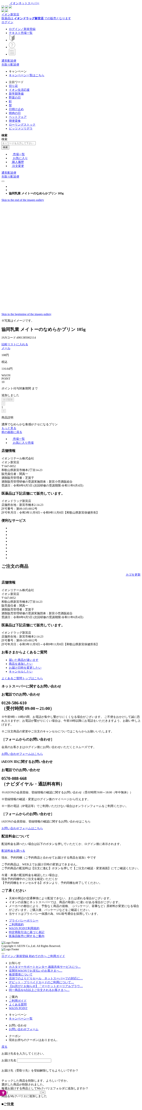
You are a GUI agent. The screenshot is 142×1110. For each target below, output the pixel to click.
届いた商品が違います (23, 659)
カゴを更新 (133, 574)
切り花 (13, 85)
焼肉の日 (15, 113)
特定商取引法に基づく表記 (26, 932)
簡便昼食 (15, 120)
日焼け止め (16, 109)
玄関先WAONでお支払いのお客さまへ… (35, 970)
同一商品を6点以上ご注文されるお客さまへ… (39, 990)
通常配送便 (8, 60)
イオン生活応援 (19, 89)
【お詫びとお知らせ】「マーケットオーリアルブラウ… (46, 986)
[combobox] (18, 143)
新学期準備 (16, 93)
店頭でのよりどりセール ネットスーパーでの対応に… (46, 978)
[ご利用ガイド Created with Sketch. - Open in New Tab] (12, 47)
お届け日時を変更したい (25, 667)
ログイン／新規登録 (22, 29)
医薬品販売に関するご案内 (26, 936)
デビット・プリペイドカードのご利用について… (41, 982)
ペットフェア (18, 116)
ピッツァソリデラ (21, 128)
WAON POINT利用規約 (24, 928)
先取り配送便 (10, 64)
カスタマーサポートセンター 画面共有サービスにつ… (45, 966)
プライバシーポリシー (23, 920)
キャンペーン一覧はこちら (26, 75)
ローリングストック (22, 124)
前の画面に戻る (11, 432)
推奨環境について (21, 974)
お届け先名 (8, 1060)
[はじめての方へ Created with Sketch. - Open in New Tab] (12, 40)
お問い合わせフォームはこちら (22, 753)
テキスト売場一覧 (21, 32)
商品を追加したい (21, 663)
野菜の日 (15, 97)
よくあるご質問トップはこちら (22, 678)
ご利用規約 (16, 924)
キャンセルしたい (21, 671)
